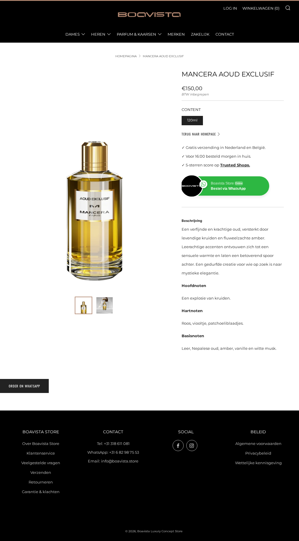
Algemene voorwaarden (258, 443)
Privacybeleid (258, 453)
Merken (176, 34)
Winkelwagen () (260, 8)
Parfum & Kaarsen (136, 34)
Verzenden (40, 472)
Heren (98, 34)
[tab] (83, 305)
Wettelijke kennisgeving (258, 462)
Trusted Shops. (235, 165)
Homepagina (126, 56)
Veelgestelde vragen (40, 462)
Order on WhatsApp (24, 386)
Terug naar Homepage (199, 134)
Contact (224, 34)
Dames (72, 34)
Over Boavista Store (40, 443)
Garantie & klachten (41, 491)
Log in (230, 8)
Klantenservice (41, 453)
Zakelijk (200, 34)
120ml (192, 120)
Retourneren (41, 482)
